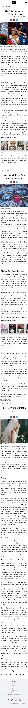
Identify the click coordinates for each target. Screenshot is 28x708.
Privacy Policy (14, 692)
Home (2, 6)
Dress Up (8, 6)
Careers (14, 688)
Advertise (14, 685)
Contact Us (14, 687)
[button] (11, 20)
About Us (14, 683)
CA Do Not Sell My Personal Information (14, 694)
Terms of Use (14, 690)
